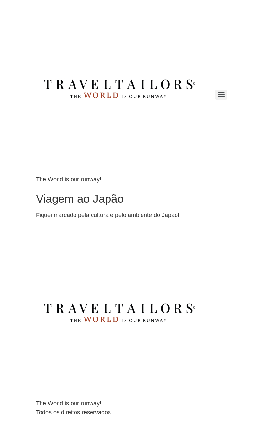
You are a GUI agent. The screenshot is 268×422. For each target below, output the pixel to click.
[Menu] (221, 95)
